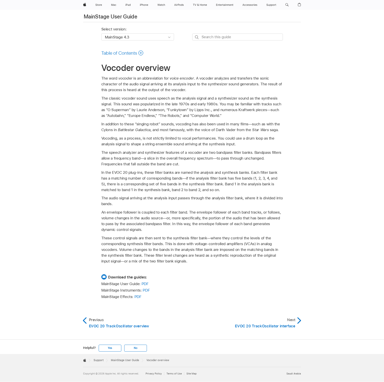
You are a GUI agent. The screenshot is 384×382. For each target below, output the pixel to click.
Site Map (191, 373)
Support (99, 360)
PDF (145, 284)
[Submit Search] (197, 37)
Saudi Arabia (293, 373)
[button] (287, 5)
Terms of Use (174, 373)
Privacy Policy (154, 373)
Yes (110, 348)
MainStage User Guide (110, 16)
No (135, 348)
